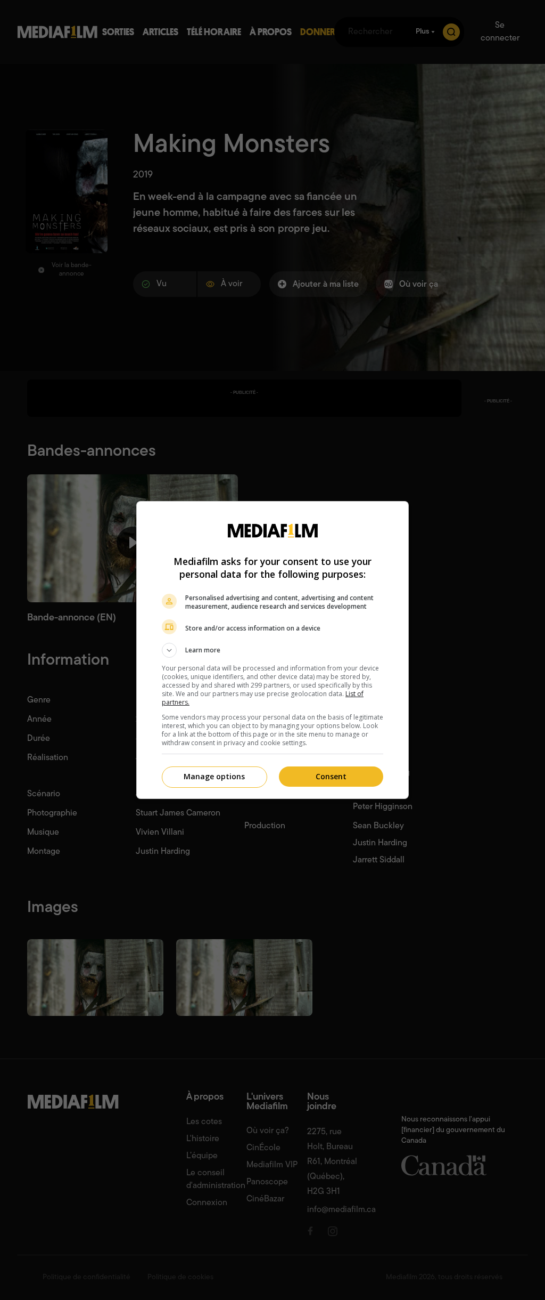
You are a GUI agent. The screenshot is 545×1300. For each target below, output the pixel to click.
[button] (272, 650)
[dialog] (272, 650)
